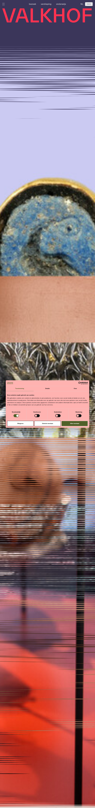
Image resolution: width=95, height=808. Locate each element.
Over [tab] (75, 388)
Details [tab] (47, 388)
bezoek (32, 4)
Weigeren (20, 423)
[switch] (37, 415)
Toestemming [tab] (19, 388)
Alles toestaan (74, 423)
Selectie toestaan (47, 423)
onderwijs (61, 4)
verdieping (46, 4)
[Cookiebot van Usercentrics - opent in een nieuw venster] (80, 383)
